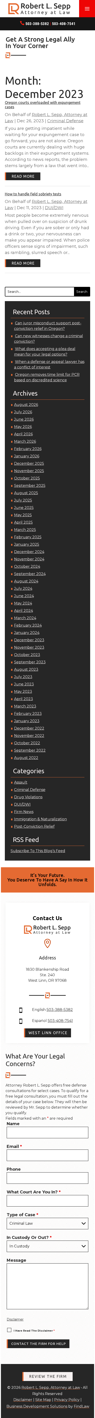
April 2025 (23, 522)
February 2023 (28, 713)
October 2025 (27, 478)
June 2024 (24, 596)
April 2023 (23, 699)
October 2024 (27, 566)
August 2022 (26, 758)
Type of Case (22, 1214)
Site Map (43, 1400)
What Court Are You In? (34, 1192)
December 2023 (29, 640)
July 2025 (23, 500)
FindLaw (81, 1406)
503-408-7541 (63, 23)
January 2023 (26, 721)
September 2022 (30, 750)
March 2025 (25, 530)
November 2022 (29, 735)
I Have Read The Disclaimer (34, 1330)
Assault (20, 782)
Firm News (23, 812)
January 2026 (26, 456)
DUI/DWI (54, 207)
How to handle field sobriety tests (33, 194)
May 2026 (23, 427)
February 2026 (28, 449)
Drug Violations (28, 797)
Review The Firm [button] (48, 1376)
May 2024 (23, 603)
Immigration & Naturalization (40, 819)
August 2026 (26, 404)
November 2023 (29, 647)
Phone (14, 1169)
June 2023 (24, 684)
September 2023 (30, 662)
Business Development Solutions (36, 1406)
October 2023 (27, 655)
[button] (87, 8)
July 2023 (23, 677)
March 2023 (25, 706)
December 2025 (29, 463)
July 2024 (23, 588)
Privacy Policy (67, 1400)
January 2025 (26, 544)
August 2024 (26, 581)
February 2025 (28, 537)
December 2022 (29, 728)
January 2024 (26, 633)
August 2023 (26, 669)
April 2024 (23, 610)
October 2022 (27, 743)
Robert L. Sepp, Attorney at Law (50, 1387)
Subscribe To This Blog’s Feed (38, 851)
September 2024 (30, 574)
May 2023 (23, 691)
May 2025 (23, 515)
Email (14, 1146)
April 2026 (23, 434)
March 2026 (25, 441)
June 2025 (24, 507)
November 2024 (29, 559)
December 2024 (29, 552)
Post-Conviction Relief (34, 826)
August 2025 (26, 493)
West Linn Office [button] (48, 1033)
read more (23, 176)
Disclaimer (15, 1319)
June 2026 (24, 419)
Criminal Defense (65, 120)
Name (13, 1123)
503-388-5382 (37, 23)
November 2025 (29, 471)
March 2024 (25, 618)
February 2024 (28, 625)
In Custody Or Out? (29, 1237)
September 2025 (29, 485)
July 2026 (23, 412)
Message (16, 1260)
